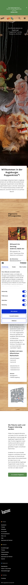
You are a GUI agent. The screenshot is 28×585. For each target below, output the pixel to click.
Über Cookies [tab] (22, 267)
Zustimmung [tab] (5, 267)
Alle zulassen (14, 311)
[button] (24, 18)
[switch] (24, 296)
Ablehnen (14, 320)
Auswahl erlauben (14, 316)
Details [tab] (14, 267)
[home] (4, 18)
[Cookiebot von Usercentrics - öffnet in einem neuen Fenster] (20, 263)
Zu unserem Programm (17, 474)
